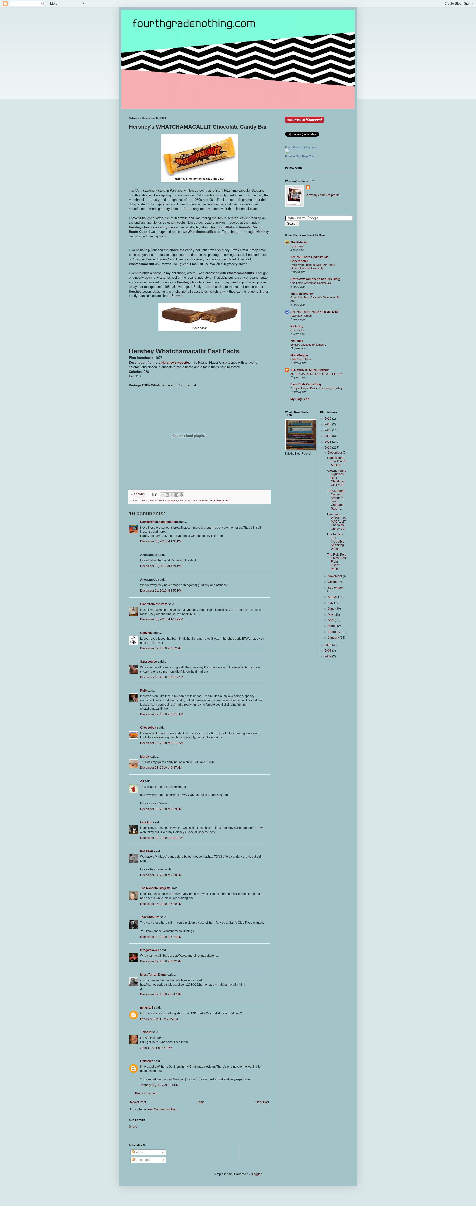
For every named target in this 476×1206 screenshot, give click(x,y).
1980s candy (148, 500)
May (331, 614)
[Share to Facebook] (176, 494)
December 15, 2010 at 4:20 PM (161, 904)
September (335, 587)
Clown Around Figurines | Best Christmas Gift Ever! (336, 478)
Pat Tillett (146, 851)
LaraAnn (146, 822)
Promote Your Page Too (299, 156)
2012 (328, 436)
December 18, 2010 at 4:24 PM (161, 937)
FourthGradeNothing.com (300, 147)
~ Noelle (145, 1032)
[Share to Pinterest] (181, 494)
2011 (328, 441)
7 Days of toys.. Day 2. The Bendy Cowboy (316, 388)
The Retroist (299, 242)
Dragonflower (149, 950)
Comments (142, 1160)
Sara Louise (148, 661)
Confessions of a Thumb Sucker (336, 461)
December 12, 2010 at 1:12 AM (161, 648)
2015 (328, 424)
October (333, 582)
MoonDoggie (299, 355)
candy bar (184, 500)
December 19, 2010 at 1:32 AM (161, 961)
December (335, 452)
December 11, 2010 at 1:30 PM (160, 541)
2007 (328, 656)
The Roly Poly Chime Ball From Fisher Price (336, 562)
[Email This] (162, 494)
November (335, 576)
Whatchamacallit (219, 500)
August (333, 597)
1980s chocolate (167, 500)
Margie (145, 756)
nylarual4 (146, 1007)
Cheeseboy (148, 727)
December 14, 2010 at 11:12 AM (161, 838)
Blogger (256, 1174)
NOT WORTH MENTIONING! (309, 370)
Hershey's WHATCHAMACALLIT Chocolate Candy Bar (336, 521)
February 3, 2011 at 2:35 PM (159, 1019)
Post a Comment (146, 1093)
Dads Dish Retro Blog (305, 384)
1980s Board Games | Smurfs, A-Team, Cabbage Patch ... (336, 499)
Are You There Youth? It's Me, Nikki (314, 312)
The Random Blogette (155, 888)
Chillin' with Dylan (300, 359)
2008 (328, 650)
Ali (142, 781)
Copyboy (146, 633)
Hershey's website (175, 362)
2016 (328, 418)
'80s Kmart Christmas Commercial (310, 282)
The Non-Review (301, 293)
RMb (143, 690)
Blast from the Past (153, 604)
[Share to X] (172, 494)
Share (133, 1126)
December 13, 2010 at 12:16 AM (161, 743)
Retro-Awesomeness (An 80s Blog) (315, 279)
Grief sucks (297, 330)
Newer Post (138, 1102)
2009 (328, 645)
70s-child (296, 341)
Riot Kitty (296, 326)
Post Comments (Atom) (162, 1109)
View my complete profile (323, 195)
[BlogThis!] (167, 494)
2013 (328, 430)
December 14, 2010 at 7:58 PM (161, 875)
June (331, 608)
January (334, 637)
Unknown (146, 1061)
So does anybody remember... (308, 344)
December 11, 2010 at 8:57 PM (160, 590)
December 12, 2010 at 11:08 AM (161, 714)
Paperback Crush (301, 315)
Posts (139, 1152)
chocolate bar (200, 500)
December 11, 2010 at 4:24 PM (160, 566)
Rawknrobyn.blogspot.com (159, 522)
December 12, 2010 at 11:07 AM (161, 677)
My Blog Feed (299, 399)
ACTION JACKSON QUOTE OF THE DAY (316, 373)
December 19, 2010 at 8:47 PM (161, 994)
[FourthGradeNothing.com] (287, 152)
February (334, 632)
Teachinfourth (149, 917)
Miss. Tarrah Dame (153, 974)
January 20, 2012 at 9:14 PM (159, 1085)
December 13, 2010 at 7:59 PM (161, 809)
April (331, 620)
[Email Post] (154, 494)
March (332, 626)
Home (200, 1102)
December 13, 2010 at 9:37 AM (161, 767)
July (331, 603)
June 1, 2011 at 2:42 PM (156, 1048)
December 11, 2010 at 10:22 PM (161, 619)
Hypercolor (297, 246)
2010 (328, 447)
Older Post (262, 1102)
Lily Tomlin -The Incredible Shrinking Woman (335, 542)
